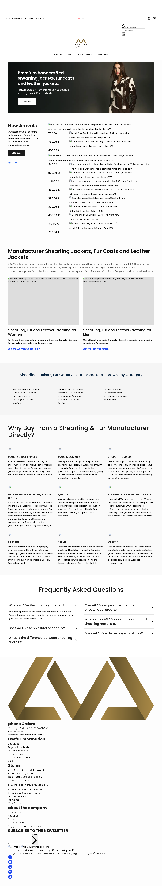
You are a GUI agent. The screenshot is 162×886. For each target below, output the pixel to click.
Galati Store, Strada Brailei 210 (25, 777)
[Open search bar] (123, 26)
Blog (10, 760)
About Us (13, 815)
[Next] (15, 162)
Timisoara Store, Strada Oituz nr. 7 (27, 780)
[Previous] (9, 162)
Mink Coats (14, 803)
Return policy (15, 754)
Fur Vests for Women (113, 392)
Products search (129, 27)
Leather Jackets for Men (69, 399)
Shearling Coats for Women (70, 389)
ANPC (72, 850)
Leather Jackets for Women (70, 392)
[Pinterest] (10, 868)
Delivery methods (18, 750)
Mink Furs (17, 403)
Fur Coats (13, 799)
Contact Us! (15, 812)
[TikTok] (10, 878)
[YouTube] (10, 863)
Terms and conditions (20, 850)
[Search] (123, 34)
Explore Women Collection (23, 348)
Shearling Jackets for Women (26, 389)
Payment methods (18, 747)
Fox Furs (61, 403)
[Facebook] (10, 858)
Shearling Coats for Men (23, 399)
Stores (11, 819)
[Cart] (154, 18)
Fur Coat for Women (113, 389)
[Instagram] (10, 873)
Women (77, 54)
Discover (27, 101)
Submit (34, 835)
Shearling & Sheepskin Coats (24, 793)
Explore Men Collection (96, 348)
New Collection (62, 54)
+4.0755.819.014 (15, 731)
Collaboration (16, 822)
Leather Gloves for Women (70, 396)
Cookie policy (59, 850)
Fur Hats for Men (111, 399)
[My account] (149, 18)
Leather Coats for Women (24, 392)
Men (88, 54)
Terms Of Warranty (19, 757)
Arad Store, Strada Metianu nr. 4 (26, 770)
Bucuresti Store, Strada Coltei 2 (25, 773)
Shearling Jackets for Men (115, 396)
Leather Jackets (17, 796)
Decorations (101, 54)
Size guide (13, 743)
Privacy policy (42, 850)
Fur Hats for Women (21, 396)
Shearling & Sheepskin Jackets (25, 789)
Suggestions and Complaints (24, 826)
